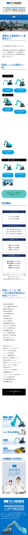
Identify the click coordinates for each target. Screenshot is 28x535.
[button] (14, 17)
